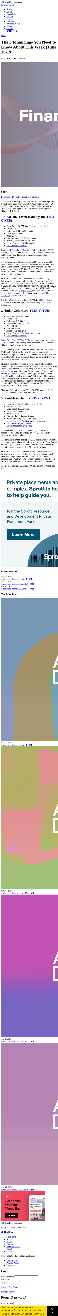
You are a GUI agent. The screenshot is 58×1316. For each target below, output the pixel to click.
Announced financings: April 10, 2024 (17, 1190)
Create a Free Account (10, 1287)
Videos (9, 19)
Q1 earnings (39, 281)
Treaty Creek (6, 369)
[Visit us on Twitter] (7, 31)
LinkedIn (27, 197)
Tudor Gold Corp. (8, 340)
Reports (9, 16)
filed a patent (26, 291)
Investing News (13, 24)
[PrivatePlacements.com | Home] (12, 2)
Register (4, 4)
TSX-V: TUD (40, 310)
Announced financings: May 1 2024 (16, 579)
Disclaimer (11, 1265)
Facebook (7, 197)
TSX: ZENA (41, 398)
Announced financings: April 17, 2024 (17, 589)
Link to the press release (16, 245)
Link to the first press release (18, 423)
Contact (9, 28)
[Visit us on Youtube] (10, 31)
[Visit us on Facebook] (15, 31)
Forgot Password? (8, 1292)
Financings (11, 14)
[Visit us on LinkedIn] (17, 31)
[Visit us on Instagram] (13, 31)
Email (36, 197)
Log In (11, 4)
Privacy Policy (12, 1263)
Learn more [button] (38, 1314)
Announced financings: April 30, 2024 (17, 584)
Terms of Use (12, 1260)
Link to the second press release (19, 426)
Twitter (17, 197)
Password (5, 1279)
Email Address (7, 1277)
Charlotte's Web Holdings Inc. (34, 250)
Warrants (10, 21)
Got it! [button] (52, 1310)
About (9, 26)
